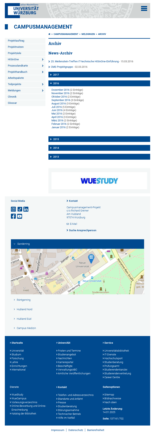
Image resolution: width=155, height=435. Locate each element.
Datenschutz (75, 430)
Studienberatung (113, 362)
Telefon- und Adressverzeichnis (76, 394)
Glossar (12, 102)
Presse (62, 402)
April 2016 (57, 117)
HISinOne (13, 59)
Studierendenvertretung (117, 373)
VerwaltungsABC (67, 369)
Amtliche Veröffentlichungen (74, 373)
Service (108, 342)
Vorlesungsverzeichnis (24, 402)
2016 (56, 83)
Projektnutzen (16, 46)
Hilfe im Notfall (66, 417)
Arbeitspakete (16, 77)
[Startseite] (49, 34)
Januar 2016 (58, 127)
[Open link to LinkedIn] (26, 209)
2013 (56, 156)
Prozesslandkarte (18, 65)
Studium (16, 354)
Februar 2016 (58, 123)
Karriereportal (65, 362)
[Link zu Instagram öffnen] (14, 209)
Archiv (102, 34)
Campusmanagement (43, 27)
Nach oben (110, 402)
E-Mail (73, 223)
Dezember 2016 (60, 89)
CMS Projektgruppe (62, 66)
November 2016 (60, 93)
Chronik (12, 96)
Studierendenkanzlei (115, 369)
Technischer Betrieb (69, 413)
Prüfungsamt (111, 365)
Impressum (57, 430)
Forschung (18, 358)
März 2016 (57, 120)
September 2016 (60, 100)
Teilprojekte (14, 84)
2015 (56, 139)
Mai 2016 (56, 113)
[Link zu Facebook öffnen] (14, 216)
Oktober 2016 (59, 96)
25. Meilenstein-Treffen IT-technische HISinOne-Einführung (85, 61)
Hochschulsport (113, 358)
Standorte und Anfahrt (70, 398)
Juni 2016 (57, 110)
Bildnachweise (112, 398)
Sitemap (109, 394)
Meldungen (14, 90)
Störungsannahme (68, 410)
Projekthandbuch (17, 71)
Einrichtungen (19, 365)
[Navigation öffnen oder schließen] (144, 8)
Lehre (15, 362)
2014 (56, 148)
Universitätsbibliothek (116, 350)
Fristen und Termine (69, 350)
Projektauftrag (16, 40)
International (19, 369)
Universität (18, 350)
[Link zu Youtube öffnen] (20, 216)
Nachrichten (65, 358)
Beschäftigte (65, 365)
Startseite (17, 342)
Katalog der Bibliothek (24, 413)
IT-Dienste (110, 354)
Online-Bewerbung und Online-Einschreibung (29, 407)
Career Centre (112, 377)
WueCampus (19, 398)
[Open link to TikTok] (20, 209)
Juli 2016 (56, 106)
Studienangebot (67, 354)
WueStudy (17, 394)
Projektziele (14, 53)
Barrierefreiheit (95, 430)
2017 (56, 74)
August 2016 (58, 103)
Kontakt (73, 201)
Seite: (106, 418)
